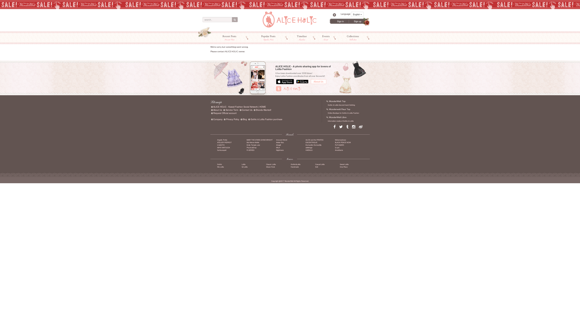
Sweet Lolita (344, 164)
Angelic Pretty (222, 140)
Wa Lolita (220, 167)
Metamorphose (340, 140)
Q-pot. (337, 147)
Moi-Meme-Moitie (253, 142)
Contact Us (247, 109)
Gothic (219, 164)
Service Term (232, 109)
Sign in (340, 21)
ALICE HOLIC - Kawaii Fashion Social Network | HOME (239, 106)
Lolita (243, 164)
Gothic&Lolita (295, 164)
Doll (316, 167)
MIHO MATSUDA (223, 147)
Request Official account (225, 113)
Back (217, 56)
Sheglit (278, 145)
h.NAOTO (221, 145)
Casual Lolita (320, 164)
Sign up (357, 21)
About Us (217, 109)
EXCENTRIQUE (311, 142)
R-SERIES (250, 150)
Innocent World (281, 140)
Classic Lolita (271, 164)
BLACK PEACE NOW (343, 142)
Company (217, 119)
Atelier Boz (280, 142)
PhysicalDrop (251, 147)
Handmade (295, 167)
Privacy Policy (232, 119)
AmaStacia (339, 150)
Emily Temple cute (253, 145)
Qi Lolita (245, 167)
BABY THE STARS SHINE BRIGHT (260, 140)
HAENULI (309, 150)
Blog (245, 119)
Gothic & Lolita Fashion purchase (266, 119)
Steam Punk (270, 167)
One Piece (344, 167)
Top (212, 56)
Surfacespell (221, 150)
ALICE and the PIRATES (314, 140)
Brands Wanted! (263, 109)
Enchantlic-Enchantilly (314, 145)
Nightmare (280, 150)
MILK (278, 147)
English (357, 14)
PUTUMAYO (339, 145)
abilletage (309, 147)
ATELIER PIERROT (224, 142)
